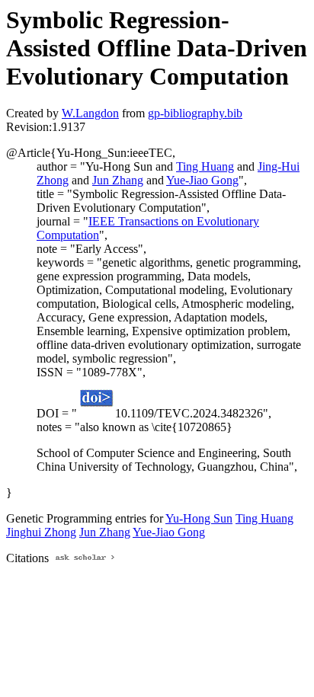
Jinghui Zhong (41, 532)
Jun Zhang (117, 180)
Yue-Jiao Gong (202, 180)
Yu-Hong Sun (198, 518)
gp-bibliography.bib (195, 113)
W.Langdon (90, 113)
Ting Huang (205, 166)
